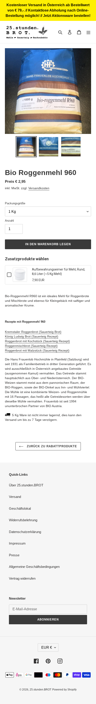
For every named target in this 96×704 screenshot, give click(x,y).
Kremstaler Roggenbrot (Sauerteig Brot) (33, 332)
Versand (15, 497)
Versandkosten (38, 188)
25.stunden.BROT (40, 689)
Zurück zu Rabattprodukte (51, 446)
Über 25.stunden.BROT (26, 485)
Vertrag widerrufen (22, 578)
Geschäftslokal (20, 508)
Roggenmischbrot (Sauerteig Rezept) (31, 346)
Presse (14, 555)
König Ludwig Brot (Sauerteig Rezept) (31, 336)
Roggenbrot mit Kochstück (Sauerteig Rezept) (37, 341)
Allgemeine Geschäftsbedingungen (34, 567)
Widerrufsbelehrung (23, 520)
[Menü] (88, 32)
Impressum (17, 543)
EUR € (46, 647)
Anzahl (9, 220)
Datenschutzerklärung (25, 532)
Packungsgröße (15, 203)
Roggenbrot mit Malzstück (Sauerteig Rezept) (37, 350)
